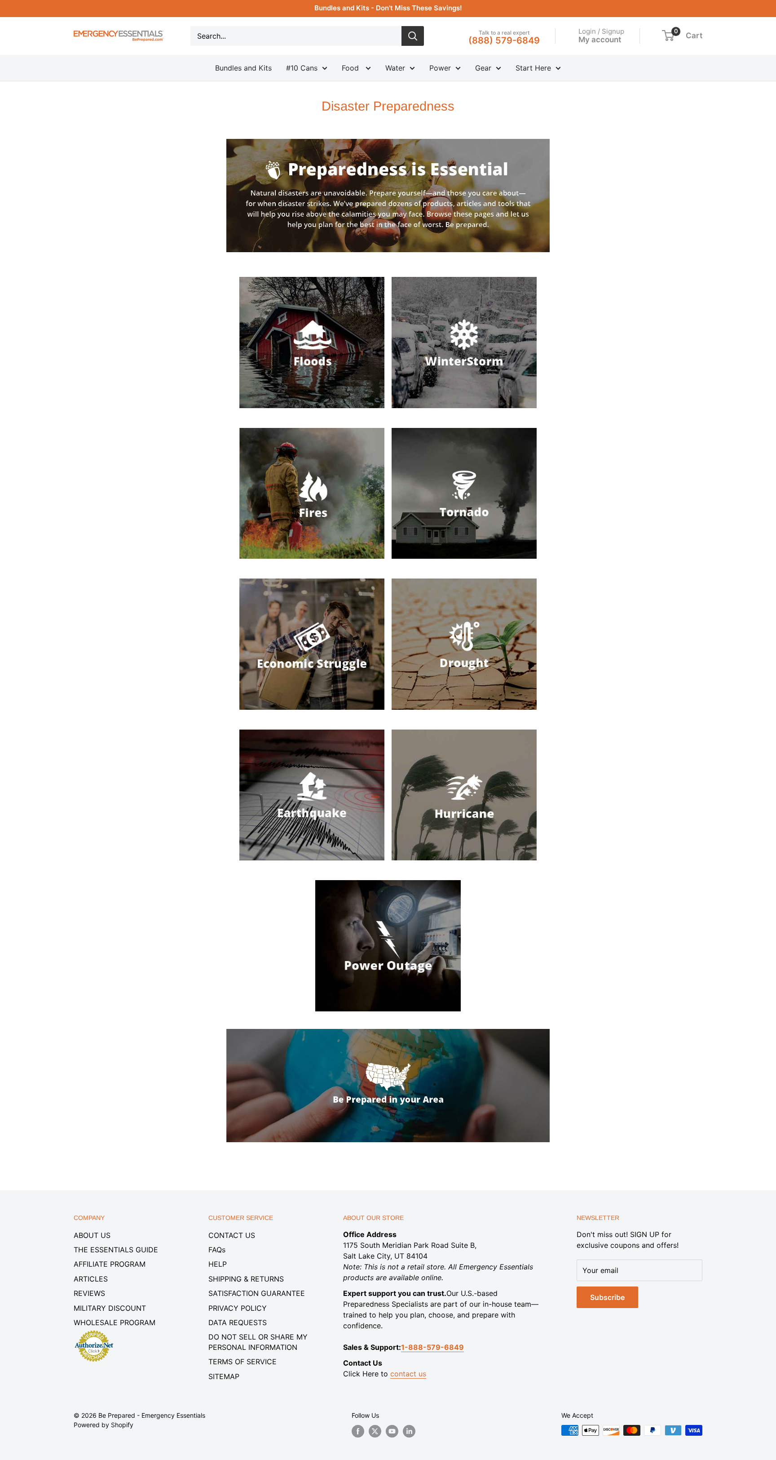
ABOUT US (92, 1235)
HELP (217, 1264)
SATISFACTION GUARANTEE (256, 1293)
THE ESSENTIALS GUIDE (116, 1249)
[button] (668, 35)
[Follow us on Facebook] (358, 1431)
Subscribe (607, 1297)
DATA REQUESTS (237, 1322)
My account (599, 39)
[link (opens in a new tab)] (312, 274)
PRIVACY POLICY (237, 1308)
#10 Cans (301, 67)
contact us (408, 1373)
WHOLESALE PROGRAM (114, 1322)
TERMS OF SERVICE (242, 1361)
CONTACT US (231, 1235)
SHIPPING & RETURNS (246, 1278)
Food (351, 67)
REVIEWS (89, 1293)
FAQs (216, 1249)
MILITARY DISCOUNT (110, 1308)
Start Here (533, 67)
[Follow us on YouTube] (392, 1431)
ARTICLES (91, 1278)
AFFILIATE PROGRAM (110, 1264)
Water (395, 67)
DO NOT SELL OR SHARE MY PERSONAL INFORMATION (258, 1341)
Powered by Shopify (103, 1425)
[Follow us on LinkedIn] (409, 1431)
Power (440, 67)
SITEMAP (223, 1376)
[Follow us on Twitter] (375, 1431)
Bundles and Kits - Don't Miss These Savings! (388, 8)
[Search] (412, 36)
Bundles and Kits (243, 67)
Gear (483, 67)
